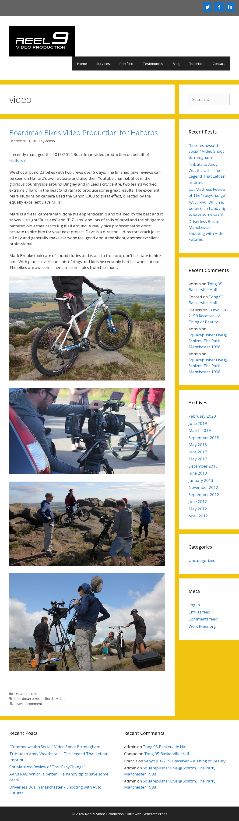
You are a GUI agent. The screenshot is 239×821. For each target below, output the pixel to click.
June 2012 (198, 501)
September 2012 (204, 494)
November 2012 (203, 487)
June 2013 (198, 473)
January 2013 (201, 480)
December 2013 (203, 466)
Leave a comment (28, 703)
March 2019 (200, 430)
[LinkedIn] (230, 7)
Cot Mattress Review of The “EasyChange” (47, 766)
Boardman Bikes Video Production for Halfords (83, 132)
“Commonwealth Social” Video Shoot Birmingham (206, 151)
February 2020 (202, 416)
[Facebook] (219, 7)
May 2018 (198, 444)
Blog (176, 63)
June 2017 (198, 452)
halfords (48, 698)
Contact (219, 63)
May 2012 (198, 508)
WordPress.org (202, 626)
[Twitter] (207, 7)
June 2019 (198, 423)
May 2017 (198, 459)
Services (103, 63)
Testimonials (153, 63)
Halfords (17, 160)
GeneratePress (154, 813)
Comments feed (203, 619)
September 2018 (204, 437)
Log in (194, 604)
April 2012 (198, 515)
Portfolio (126, 63)
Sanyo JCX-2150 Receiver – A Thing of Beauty (208, 315)
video (60, 698)
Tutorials (196, 63)
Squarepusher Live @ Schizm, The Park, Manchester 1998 (208, 340)
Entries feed (200, 612)
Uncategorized (25, 693)
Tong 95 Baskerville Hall (165, 746)
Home (82, 63)
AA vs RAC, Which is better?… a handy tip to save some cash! (208, 208)
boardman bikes (27, 698)
